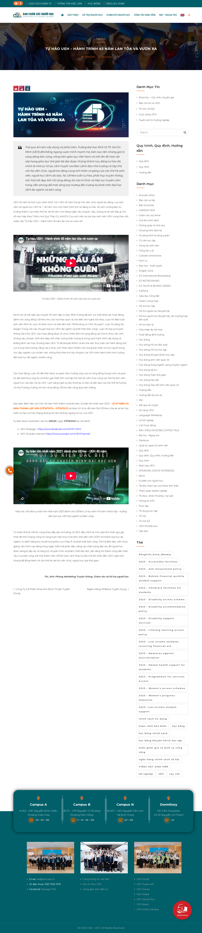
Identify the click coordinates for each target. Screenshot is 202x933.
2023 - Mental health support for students (162, 667)
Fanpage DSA (48, 889)
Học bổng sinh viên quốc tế (154, 359)
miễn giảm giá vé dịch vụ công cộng (160, 749)
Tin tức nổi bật (146, 108)
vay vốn (174, 774)
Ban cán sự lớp (147, 200)
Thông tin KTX (146, 500)
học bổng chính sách (153, 733)
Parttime (144, 440)
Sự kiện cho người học (151, 480)
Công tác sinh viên (144, 15)
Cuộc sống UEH (148, 114)
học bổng (178, 726)
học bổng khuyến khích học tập (160, 740)
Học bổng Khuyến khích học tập (156, 354)
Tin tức (101, 39)
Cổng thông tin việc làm (96, 879)
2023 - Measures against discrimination (156, 655)
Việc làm (143, 531)
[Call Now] (10, 470)
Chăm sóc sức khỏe (149, 215)
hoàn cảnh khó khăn (153, 726)
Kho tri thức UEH (92, 884)
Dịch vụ (143, 260)
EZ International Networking (154, 275)
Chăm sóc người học (118, 15)
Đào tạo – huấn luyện (150, 265)
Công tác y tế (146, 250)
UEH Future (143, 889)
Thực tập (144, 506)
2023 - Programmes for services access (162, 678)
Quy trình (144, 166)
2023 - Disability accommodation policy (162, 608)
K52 (141, 400)
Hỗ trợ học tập (147, 306)
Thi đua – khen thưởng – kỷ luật (156, 495)
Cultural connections (150, 255)
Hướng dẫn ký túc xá (150, 395)
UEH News (143, 904)
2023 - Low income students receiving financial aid (159, 643)
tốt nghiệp (146, 774)
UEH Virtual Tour (146, 899)
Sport (142, 475)
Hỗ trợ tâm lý (146, 324)
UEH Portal (143, 879)
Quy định (144, 161)
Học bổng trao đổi (149, 380)
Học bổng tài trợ (148, 370)
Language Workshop (150, 415)
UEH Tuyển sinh (145, 884)
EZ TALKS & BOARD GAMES (155, 285)
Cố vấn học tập (147, 240)
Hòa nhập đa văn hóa (150, 329)
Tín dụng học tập (148, 511)
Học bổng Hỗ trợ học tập (153, 349)
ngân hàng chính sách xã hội (159, 759)
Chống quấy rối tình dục (152, 225)
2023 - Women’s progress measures (157, 697)
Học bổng (144, 339)
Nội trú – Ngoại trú (149, 435)
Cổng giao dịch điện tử (95, 889)
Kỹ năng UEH (146, 410)
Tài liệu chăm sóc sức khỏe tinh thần (159, 485)
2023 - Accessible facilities (158, 561)
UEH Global (143, 894)
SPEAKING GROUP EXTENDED (156, 470)
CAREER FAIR (147, 210)
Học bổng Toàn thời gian (152, 375)
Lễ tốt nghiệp (146, 420)
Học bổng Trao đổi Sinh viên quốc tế (159, 385)
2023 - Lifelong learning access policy (161, 632)
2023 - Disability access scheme (162, 599)
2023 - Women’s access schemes (162, 688)
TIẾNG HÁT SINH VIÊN (153, 766)
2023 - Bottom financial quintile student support (161, 578)
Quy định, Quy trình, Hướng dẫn (156, 455)
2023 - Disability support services (156, 620)
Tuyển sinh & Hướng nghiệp (154, 120)
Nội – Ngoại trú (168, 15)
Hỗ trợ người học (92, 15)
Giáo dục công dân (149, 296)
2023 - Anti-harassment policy (160, 569)
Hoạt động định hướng (151, 334)
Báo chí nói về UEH (149, 103)
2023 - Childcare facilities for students (160, 590)
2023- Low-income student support (158, 709)
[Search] (185, 132)
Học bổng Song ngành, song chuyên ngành (163, 364)
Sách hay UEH (147, 465)
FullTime (143, 290)
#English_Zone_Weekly (155, 554)
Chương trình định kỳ (150, 230)
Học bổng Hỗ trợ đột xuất (153, 344)
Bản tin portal (146, 205)
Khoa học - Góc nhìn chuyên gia (156, 97)
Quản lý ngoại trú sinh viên (153, 445)
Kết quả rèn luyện (148, 405)
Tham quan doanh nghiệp (153, 490)
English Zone (146, 270)
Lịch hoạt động (147, 425)
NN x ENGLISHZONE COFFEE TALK (159, 430)
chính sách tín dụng (153, 718)
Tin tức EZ (144, 521)
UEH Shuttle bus (148, 526)
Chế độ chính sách (149, 220)
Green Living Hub (148, 301)
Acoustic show (147, 195)
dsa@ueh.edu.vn (45, 879)
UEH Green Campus (148, 909)
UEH (161, 774)
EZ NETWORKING (149, 280)
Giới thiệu (72, 15)
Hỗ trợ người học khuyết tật (154, 311)
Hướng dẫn (145, 172)
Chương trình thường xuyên (154, 235)
